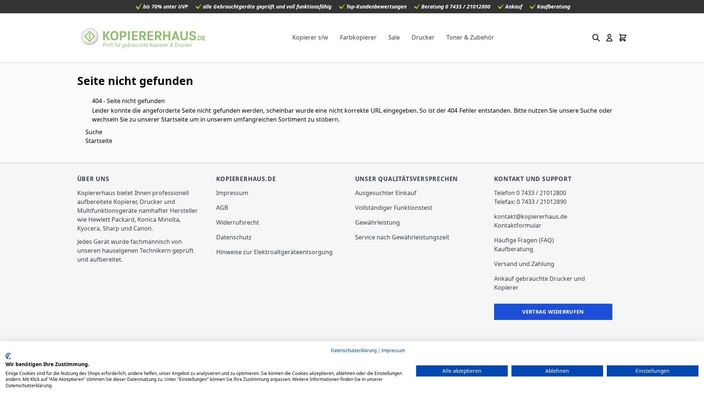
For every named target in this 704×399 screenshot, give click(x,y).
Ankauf (513, 6)
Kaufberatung (553, 6)
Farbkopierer (358, 37)
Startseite (174, 119)
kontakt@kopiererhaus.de (530, 216)
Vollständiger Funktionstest (393, 208)
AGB (222, 208)
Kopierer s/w (310, 37)
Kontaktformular (517, 225)
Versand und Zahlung (524, 264)
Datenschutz (234, 237)
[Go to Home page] (143, 38)
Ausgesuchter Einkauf (385, 193)
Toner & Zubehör (470, 37)
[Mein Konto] (609, 38)
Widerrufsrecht (237, 222)
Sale (394, 37)
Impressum (232, 193)
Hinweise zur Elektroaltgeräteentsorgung (274, 252)
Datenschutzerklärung (354, 350)
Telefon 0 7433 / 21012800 (530, 193)
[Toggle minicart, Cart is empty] (623, 38)
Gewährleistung (377, 222)
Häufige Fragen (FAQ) (524, 240)
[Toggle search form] (596, 38)
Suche (588, 110)
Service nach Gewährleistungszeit (402, 237)
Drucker (423, 37)
